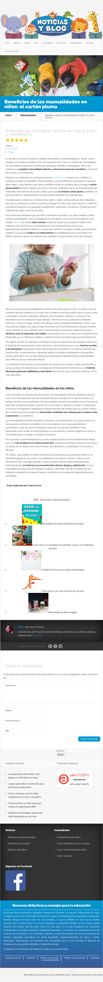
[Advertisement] (51, 75)
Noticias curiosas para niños (22, 837)
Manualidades (76, 43)
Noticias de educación (19, 843)
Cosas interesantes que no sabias (73, 843)
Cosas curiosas (64, 856)
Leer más (37, 635)
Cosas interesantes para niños (71, 849)
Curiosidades (47, 43)
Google (50, 646)
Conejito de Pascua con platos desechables (62, 569)
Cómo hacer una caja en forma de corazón (62, 591)
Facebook (55, 646)
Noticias (16, 43)
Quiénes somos (13, 958)
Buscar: (60, 750)
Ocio (36, 43)
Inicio (7, 43)
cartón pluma (59, 177)
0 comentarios (19, 134)
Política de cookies (49, 958)
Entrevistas (61, 43)
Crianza (27, 43)
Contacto (30, 958)
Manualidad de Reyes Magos (62, 612)
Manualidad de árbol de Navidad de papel (63, 523)
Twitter (60, 646)
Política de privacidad (74, 958)
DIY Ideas (90, 43)
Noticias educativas (17, 849)
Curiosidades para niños (69, 837)
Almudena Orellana (49, 130)
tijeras (17, 222)
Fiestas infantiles (12, 51)
